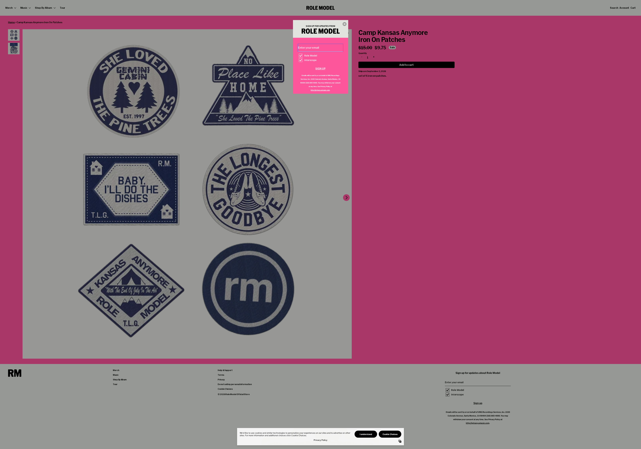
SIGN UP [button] (320, 68)
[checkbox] (321, 55)
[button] (345, 24)
